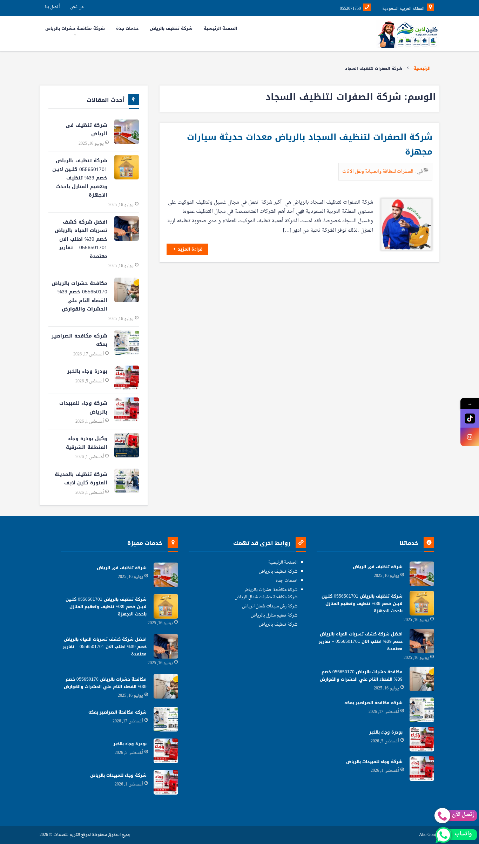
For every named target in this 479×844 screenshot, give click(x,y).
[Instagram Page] (469, 437)
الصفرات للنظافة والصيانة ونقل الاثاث (378, 171)
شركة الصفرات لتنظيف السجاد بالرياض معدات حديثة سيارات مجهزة (309, 144)
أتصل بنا (52, 7)
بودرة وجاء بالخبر (87, 371)
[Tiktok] (469, 418)
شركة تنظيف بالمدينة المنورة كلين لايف (81, 479)
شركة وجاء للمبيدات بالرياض (83, 408)
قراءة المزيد (189, 249)
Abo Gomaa (429, 835)
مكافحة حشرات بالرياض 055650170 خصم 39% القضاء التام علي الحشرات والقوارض (79, 296)
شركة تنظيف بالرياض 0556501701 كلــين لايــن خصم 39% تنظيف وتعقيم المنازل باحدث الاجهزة (79, 178)
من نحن (76, 7)
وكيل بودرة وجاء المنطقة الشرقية (86, 443)
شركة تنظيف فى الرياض (86, 130)
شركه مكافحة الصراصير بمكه (79, 340)
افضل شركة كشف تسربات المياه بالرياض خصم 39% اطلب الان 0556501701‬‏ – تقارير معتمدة (81, 239)
